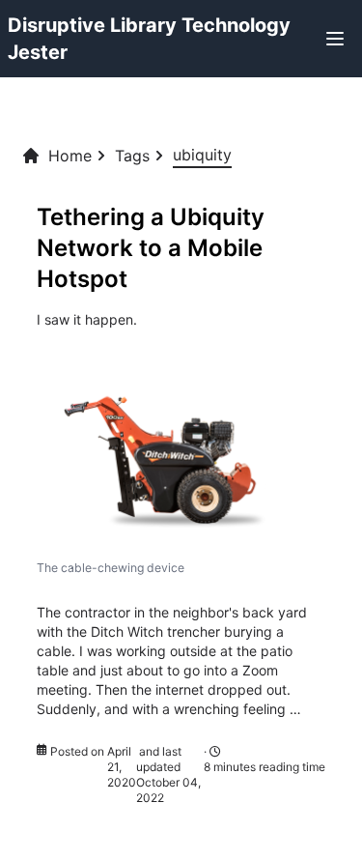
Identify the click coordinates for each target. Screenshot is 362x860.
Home (70, 155)
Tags (132, 155)
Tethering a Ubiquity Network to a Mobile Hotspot (151, 248)
